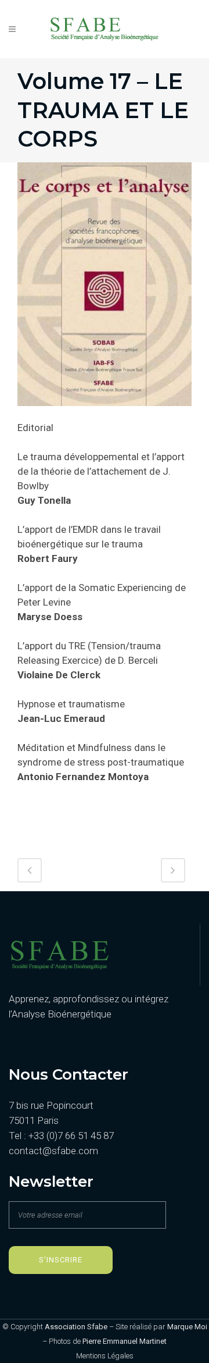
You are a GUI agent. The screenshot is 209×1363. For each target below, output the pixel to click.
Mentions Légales (105, 1355)
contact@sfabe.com (53, 1150)
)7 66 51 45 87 (85, 1135)
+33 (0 (41, 1135)
